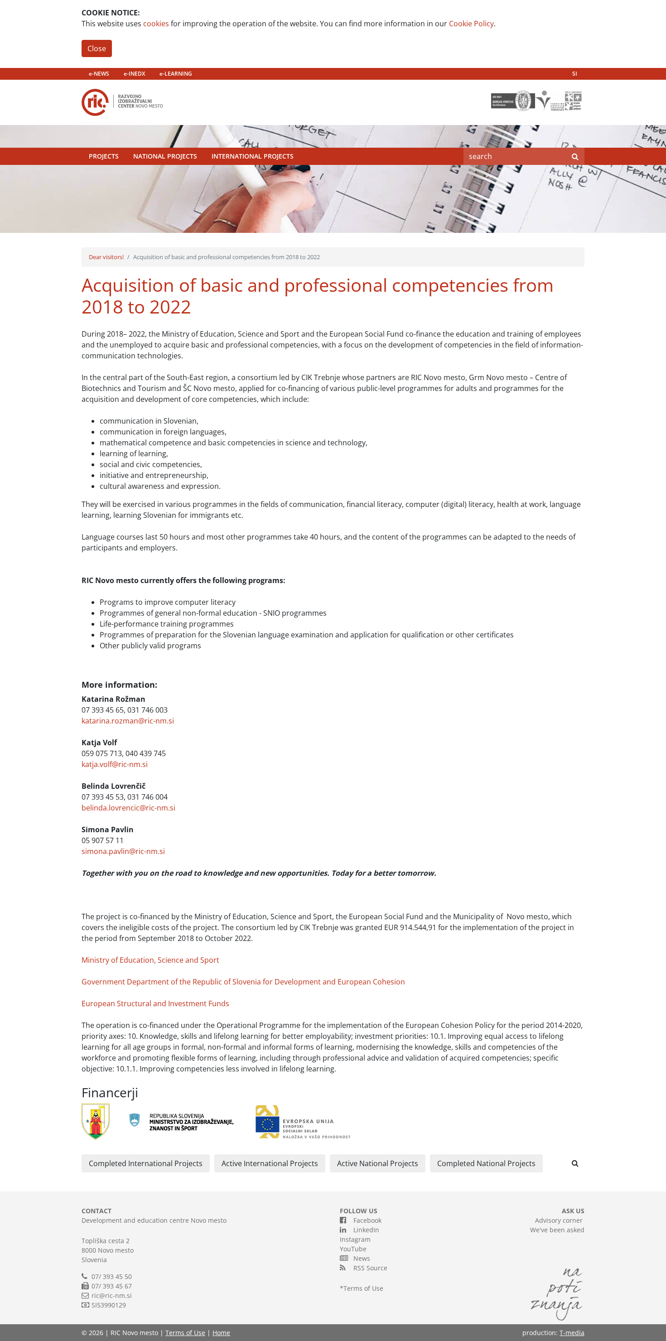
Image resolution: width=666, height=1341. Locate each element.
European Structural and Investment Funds (155, 1003)
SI (574, 73)
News (360, 1258)
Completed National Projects (486, 1163)
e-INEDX (134, 73)
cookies (156, 24)
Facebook (365, 1220)
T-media (572, 1332)
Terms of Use (363, 1288)
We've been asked (557, 1229)
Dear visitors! (106, 257)
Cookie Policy (471, 24)
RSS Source (368, 1268)
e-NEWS (99, 73)
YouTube (353, 1249)
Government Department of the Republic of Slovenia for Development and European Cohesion (243, 982)
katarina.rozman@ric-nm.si (128, 721)
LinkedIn (364, 1229)
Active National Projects (377, 1163)
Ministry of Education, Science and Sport (150, 960)
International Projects (253, 156)
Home (221, 1332)
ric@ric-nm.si (112, 1295)
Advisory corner (559, 1220)
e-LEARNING (175, 73)
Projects (104, 156)
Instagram (355, 1239)
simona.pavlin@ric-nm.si (123, 851)
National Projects (165, 156)
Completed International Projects (146, 1163)
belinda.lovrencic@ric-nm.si (128, 808)
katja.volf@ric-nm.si (115, 764)
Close (96, 48)
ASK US (573, 1210)
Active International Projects (270, 1163)
